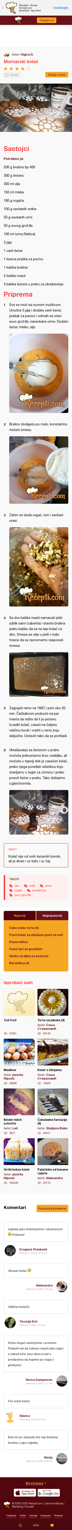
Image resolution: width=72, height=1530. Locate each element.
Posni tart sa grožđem (25, 949)
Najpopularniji (52, 915)
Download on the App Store (25, 1493)
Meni (36, 1525)
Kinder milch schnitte (19, 1111)
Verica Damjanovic (39, 1379)
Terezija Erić (28, 1321)
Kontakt (29, 1506)
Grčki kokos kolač (19, 1161)
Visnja (48, 1457)
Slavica (24, 1415)
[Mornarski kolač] (38, 373)
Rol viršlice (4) (19, 963)
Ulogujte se (47, 20)
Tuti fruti (19, 1012)
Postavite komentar (52, 1208)
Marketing (17, 1506)
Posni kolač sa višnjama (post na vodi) (36, 935)
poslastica (39, 890)
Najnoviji (20, 915)
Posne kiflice (18, 942)
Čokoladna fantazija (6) (52, 1111)
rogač (18, 890)
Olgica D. (27, 54)
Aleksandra (44, 1285)
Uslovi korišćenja (53, 1503)
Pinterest (58, 1515)
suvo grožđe (22, 895)
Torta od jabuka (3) (52, 1012)
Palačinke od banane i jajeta (52, 1161)
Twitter (22, 1515)
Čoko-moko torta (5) (24, 927)
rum (16, 885)
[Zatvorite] (3, 8)
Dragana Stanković (33, 1249)
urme (48, 885)
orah (32, 885)
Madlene (19, 1062)
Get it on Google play (49, 1493)
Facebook (11, 1515)
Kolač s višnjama (52, 1062)
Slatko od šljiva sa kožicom (28, 956)
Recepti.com (7, 1504)
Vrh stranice (34, 1483)
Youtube (33, 1515)
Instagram (45, 1515)
